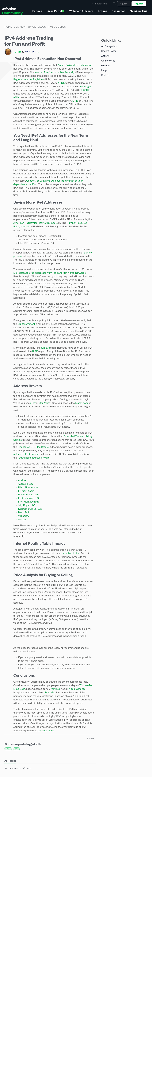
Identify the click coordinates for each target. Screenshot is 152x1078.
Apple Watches (77, 689)
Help (104, 70)
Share (90, 738)
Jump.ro (45, 347)
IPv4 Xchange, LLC (28, 498)
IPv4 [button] (16, 749)
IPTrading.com (26, 491)
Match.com (81, 403)
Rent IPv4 (23, 512)
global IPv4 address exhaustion (74, 65)
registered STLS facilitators (34, 447)
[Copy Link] (38, 52)
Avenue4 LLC (25, 483)
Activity (105, 56)
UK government (26, 324)
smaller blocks (71, 553)
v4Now (22, 519)
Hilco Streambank (28, 487)
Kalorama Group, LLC (30, 508)
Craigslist (44, 403)
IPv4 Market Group (28, 501)
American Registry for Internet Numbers (35, 223)
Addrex (22, 480)
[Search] (114, 3)
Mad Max (50, 692)
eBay (32, 403)
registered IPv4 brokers (26, 454)
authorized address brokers (34, 457)
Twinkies (55, 689)
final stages (85, 86)
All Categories (109, 46)
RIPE (35, 351)
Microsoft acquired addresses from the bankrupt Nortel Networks (49, 272)
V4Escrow (23, 516)
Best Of (105, 75)
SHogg (18, 52)
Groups (105, 65)
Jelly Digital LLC (26, 505)
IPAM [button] (8, 749)
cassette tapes (46, 730)
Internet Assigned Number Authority (54, 72)
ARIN (16, 97)
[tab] (10, 760)
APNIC (62, 83)
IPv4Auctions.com (28, 494)
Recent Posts (108, 51)
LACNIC (86, 90)
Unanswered (108, 60)
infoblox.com (100, 4)
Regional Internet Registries (28, 79)
